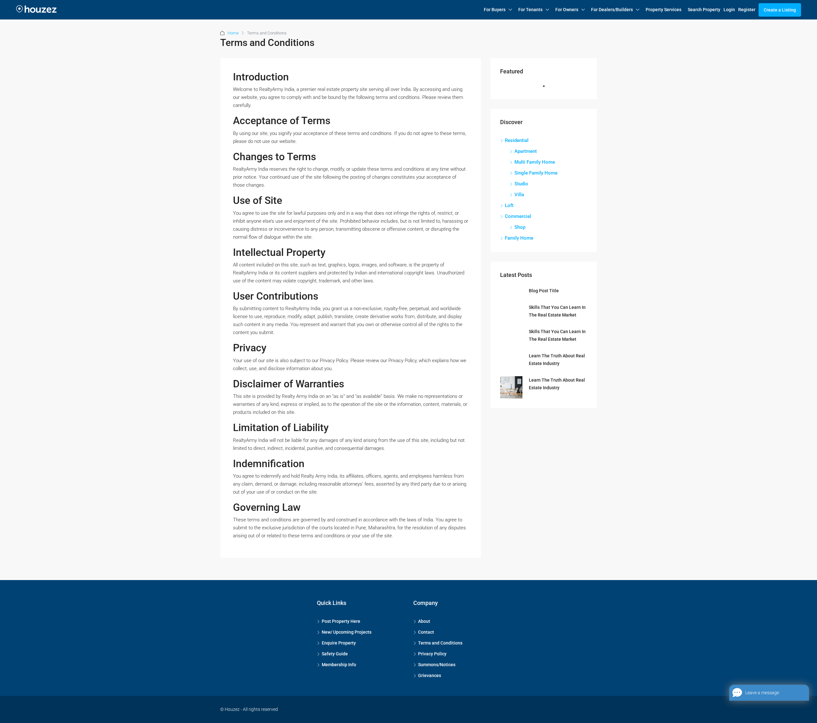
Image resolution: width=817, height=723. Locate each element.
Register (746, 9)
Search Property (704, 9)
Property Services (663, 9)
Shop (519, 227)
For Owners (566, 9)
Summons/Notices (436, 664)
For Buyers (495, 9)
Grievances (429, 675)
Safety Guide (335, 653)
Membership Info (339, 664)
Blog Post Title (544, 290)
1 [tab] (547, 89)
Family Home (519, 238)
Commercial (518, 216)
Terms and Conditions (440, 642)
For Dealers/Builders (612, 9)
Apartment (525, 151)
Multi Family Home (534, 162)
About (424, 621)
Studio (521, 184)
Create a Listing (780, 9)
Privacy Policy (432, 653)
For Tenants (530, 9)
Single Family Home (536, 173)
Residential (516, 140)
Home (233, 33)
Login (729, 9)
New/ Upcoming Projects (346, 632)
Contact (426, 632)
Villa (519, 195)
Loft (509, 205)
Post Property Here (341, 621)
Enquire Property (339, 642)
